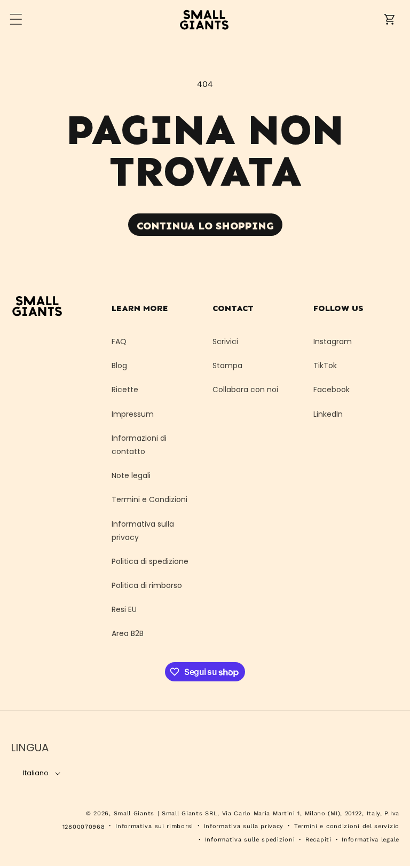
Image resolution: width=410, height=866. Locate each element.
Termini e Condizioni (149, 499)
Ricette (125, 389)
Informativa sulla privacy (143, 531)
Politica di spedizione (150, 561)
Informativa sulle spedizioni (250, 839)
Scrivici (225, 341)
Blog (119, 365)
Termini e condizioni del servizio (346, 826)
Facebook (331, 389)
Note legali (131, 475)
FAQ (119, 341)
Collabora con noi (245, 389)
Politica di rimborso (147, 585)
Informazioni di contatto (139, 445)
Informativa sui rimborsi (154, 826)
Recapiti (318, 839)
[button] (16, 19)
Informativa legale (370, 839)
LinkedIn (328, 414)
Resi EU (124, 609)
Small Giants (134, 813)
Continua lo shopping (205, 225)
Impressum (133, 414)
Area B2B (128, 633)
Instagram (332, 341)
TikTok (325, 365)
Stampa (227, 365)
